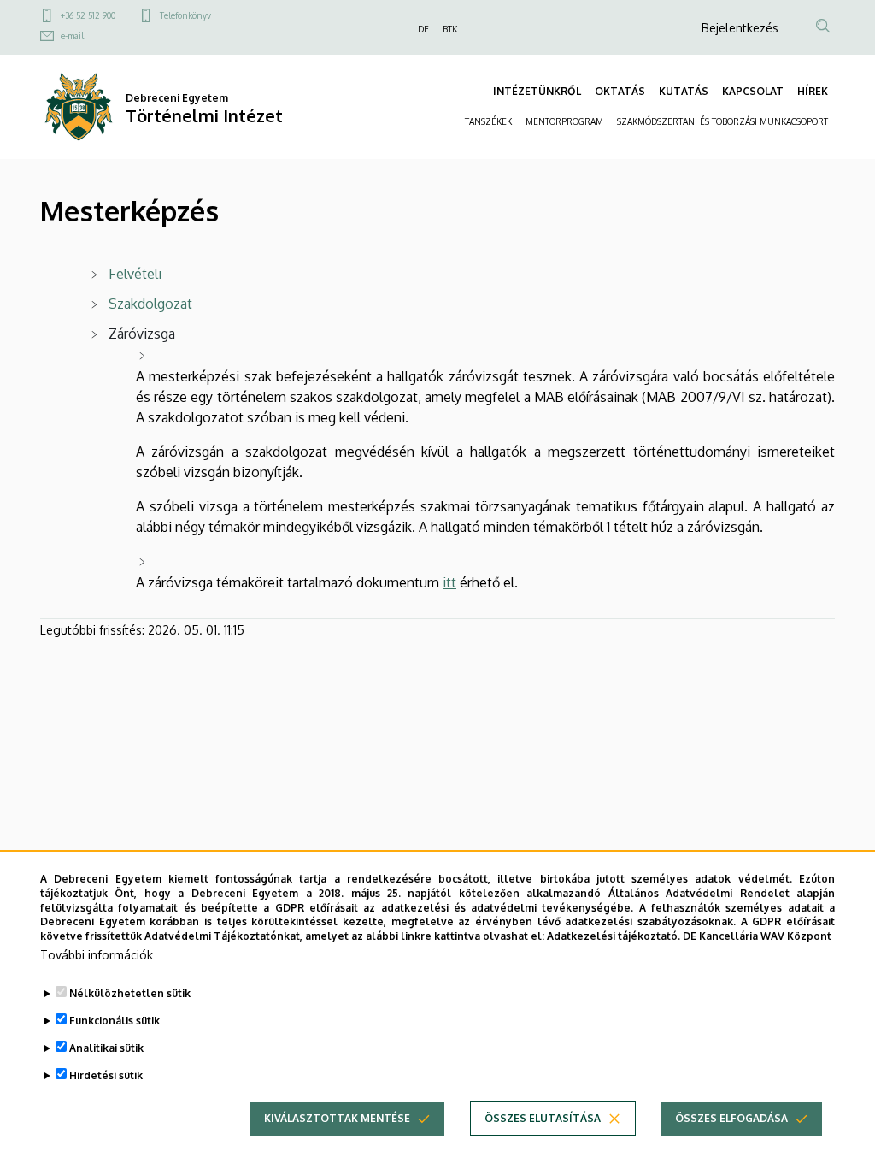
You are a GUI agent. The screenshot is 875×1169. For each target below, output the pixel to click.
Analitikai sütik (106, 1048)
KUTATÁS (683, 91)
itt (449, 582)
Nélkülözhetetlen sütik (130, 993)
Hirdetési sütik (106, 1075)
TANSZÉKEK (488, 121)
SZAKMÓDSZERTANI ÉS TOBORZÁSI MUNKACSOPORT (722, 121)
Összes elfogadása (731, 1118)
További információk (96, 955)
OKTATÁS (620, 91)
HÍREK (812, 91)
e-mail (72, 36)
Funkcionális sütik (114, 1020)
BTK (450, 29)
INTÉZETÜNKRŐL (537, 91)
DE (423, 29)
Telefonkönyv (185, 15)
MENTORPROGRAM (564, 121)
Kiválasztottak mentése (337, 1118)
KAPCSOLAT (753, 91)
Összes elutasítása (542, 1118)
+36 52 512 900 (88, 15)
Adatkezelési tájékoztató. (613, 936)
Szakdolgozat (150, 303)
